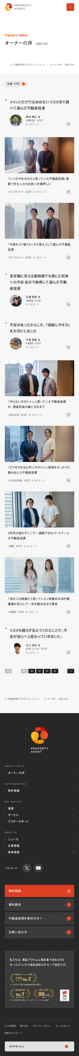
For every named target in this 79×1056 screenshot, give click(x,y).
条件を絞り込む (16, 1046)
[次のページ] (70, 671)
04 (47, 671)
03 (39, 671)
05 (55, 671)
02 (32, 671)
